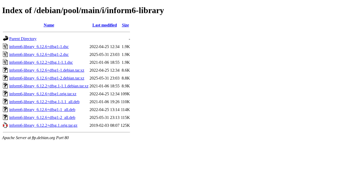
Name (49, 25)
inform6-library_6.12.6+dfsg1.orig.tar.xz (42, 94)
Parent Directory (23, 38)
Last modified (104, 25)
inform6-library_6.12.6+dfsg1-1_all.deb (42, 109)
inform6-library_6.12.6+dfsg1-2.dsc (39, 54)
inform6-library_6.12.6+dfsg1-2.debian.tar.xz (46, 78)
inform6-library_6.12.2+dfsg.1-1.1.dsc (41, 62)
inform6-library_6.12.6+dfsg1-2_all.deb (42, 117)
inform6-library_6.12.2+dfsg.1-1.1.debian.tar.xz (48, 86)
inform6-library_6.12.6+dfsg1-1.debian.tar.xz (46, 70)
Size (125, 25)
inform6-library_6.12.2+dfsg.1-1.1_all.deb (44, 101)
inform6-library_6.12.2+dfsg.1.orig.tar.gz (43, 125)
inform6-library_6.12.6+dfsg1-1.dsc (39, 46)
